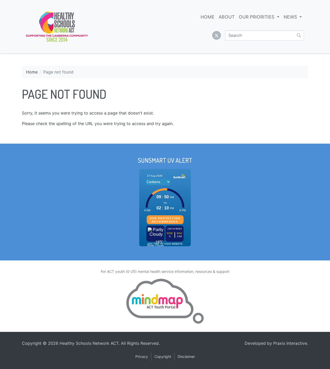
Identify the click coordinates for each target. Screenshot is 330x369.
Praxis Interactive (290, 343)
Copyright (162, 356)
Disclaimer (186, 356)
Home (32, 72)
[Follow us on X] (216, 35)
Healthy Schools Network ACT (89, 343)
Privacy (141, 356)
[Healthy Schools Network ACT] (57, 26)
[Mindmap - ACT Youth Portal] (165, 301)
